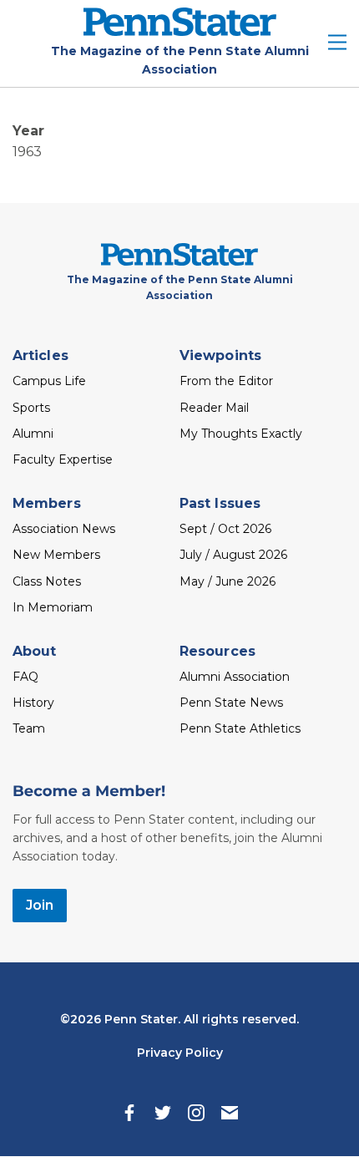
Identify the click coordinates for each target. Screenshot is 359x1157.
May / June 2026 (228, 581)
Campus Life (49, 380)
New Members (56, 554)
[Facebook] (129, 1112)
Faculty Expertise (63, 459)
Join (39, 905)
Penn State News (231, 702)
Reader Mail (214, 407)
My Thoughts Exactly (241, 433)
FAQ (25, 676)
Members (47, 503)
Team (29, 728)
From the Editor (226, 380)
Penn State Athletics (240, 728)
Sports (31, 407)
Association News (64, 528)
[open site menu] (337, 44)
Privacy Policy (180, 1052)
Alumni (33, 433)
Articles (40, 355)
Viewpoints (220, 355)
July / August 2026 (233, 554)
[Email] (229, 1112)
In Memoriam (53, 607)
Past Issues (220, 503)
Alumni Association (235, 676)
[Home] (179, 31)
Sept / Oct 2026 (225, 528)
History (33, 702)
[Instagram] (196, 1112)
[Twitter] (163, 1112)
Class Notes (47, 581)
